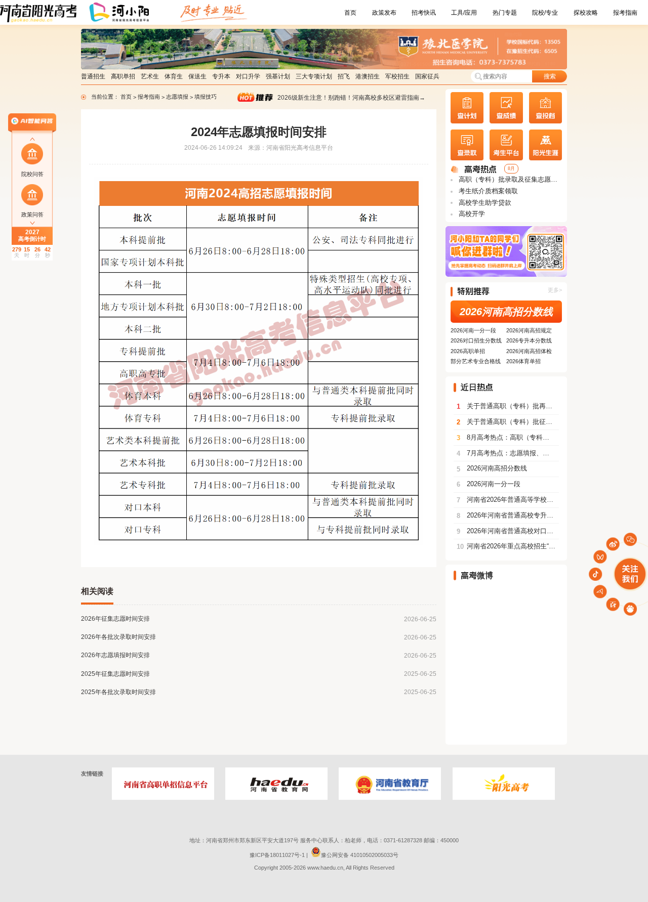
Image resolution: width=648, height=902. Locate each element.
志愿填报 (178, 97)
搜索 (550, 76)
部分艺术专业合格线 (476, 361)
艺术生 (150, 76)
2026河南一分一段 (473, 330)
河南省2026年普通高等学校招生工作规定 (508, 500)
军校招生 (397, 76)
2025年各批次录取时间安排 (118, 692)
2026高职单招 (468, 351)
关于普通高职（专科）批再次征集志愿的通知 (508, 406)
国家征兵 (427, 76)
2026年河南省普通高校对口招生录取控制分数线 (508, 531)
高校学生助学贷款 (484, 202)
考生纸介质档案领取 (487, 191)
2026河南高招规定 (529, 330)
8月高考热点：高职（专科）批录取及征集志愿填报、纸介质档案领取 (508, 438)
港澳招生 (367, 76)
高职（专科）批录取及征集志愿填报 (509, 179)
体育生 (174, 76)
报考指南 (625, 12)
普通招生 (93, 76)
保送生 (197, 76)
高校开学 (471, 214)
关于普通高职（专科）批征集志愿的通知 (508, 422)
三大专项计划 (314, 76)
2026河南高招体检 (529, 351)
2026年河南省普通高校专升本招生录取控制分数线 (508, 515)
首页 (350, 12)
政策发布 (384, 12)
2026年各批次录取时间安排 (118, 636)
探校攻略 (586, 12)
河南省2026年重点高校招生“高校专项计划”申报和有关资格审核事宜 (508, 546)
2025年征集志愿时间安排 (115, 673)
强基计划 (278, 76)
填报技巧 (205, 97)
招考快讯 (424, 12)
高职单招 (123, 76)
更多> (555, 290)
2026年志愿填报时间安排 (115, 655)
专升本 (221, 76)
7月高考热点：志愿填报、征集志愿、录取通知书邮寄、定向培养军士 (508, 453)
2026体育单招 (523, 361)
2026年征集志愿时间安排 (115, 618)
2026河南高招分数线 (506, 311)
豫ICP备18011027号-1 (277, 855)
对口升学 (248, 76)
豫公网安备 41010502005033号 (359, 855)
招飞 (344, 76)
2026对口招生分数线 (476, 340)
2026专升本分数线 (529, 340)
